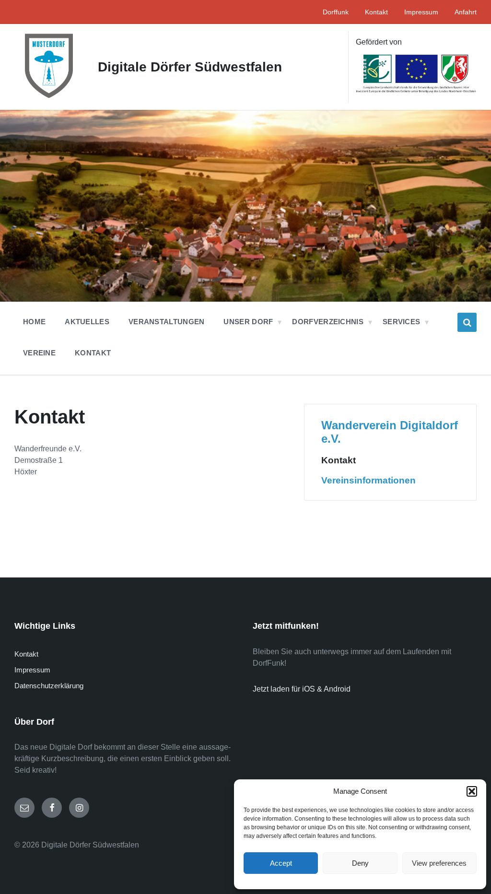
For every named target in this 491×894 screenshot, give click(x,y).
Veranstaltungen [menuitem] (167, 322)
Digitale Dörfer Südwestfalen (190, 66)
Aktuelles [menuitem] (87, 322)
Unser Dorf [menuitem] (248, 322)
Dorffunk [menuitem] (336, 12)
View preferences (439, 863)
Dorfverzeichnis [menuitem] (327, 322)
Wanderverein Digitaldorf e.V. (389, 432)
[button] (472, 791)
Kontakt (338, 460)
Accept (281, 863)
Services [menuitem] (401, 322)
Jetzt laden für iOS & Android (302, 689)
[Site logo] (48, 98)
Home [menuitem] (34, 322)
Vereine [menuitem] (39, 353)
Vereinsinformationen (368, 480)
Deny (360, 863)
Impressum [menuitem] (421, 12)
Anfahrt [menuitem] (466, 12)
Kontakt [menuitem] (376, 12)
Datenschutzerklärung (48, 686)
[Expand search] (467, 322)
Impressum (32, 670)
